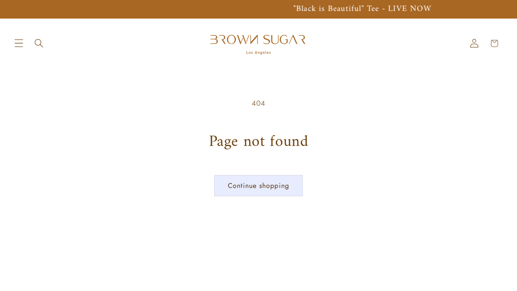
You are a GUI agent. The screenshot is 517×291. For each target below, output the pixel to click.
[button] (19, 43)
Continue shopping (258, 186)
